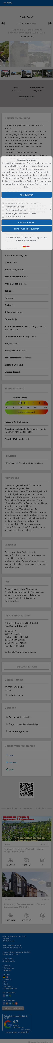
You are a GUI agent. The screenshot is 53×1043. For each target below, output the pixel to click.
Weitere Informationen (26, 240)
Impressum (41, 237)
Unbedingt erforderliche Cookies (20, 203)
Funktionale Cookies (14, 206)
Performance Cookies (15, 210)
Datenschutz (28, 237)
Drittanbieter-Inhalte (15, 216)
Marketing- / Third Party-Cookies (20, 213)
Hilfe (26, 187)
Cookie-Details (13, 237)
